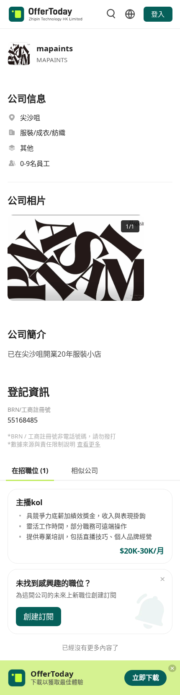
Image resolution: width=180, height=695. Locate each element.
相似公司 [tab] (84, 470)
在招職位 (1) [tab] (30, 470)
